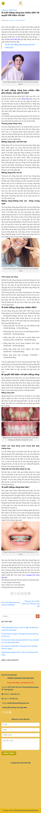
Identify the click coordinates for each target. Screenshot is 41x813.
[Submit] (38, 616)
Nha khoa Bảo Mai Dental (30, 810)
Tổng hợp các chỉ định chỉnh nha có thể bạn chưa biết (31, 603)
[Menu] (3, 3)
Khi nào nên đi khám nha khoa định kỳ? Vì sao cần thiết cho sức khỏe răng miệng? (20, 641)
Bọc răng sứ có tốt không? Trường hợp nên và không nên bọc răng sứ (19, 647)
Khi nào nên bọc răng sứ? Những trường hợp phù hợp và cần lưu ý (19, 635)
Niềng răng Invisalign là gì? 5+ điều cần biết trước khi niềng (19, 653)
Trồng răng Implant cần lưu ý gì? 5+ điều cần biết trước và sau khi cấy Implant (20, 629)
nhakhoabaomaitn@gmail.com (18, 703)
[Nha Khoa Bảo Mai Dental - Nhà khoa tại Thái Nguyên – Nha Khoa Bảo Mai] (20, 3)
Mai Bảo (22, 20)
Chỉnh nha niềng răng (9, 10)
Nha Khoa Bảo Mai (13, 39)
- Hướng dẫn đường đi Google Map (14, 707)
